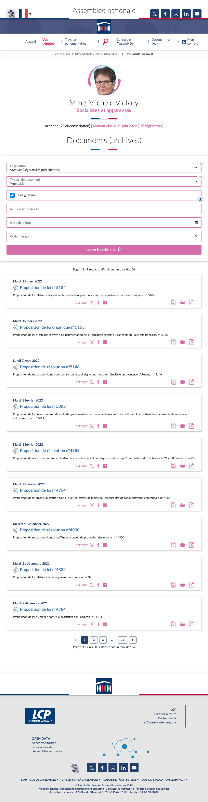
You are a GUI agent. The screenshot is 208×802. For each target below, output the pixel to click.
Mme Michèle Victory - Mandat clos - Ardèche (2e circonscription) (98, 54)
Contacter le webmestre (120, 789)
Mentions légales (48, 789)
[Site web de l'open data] (104, 745)
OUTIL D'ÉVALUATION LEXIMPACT (163, 780)
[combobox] (104, 168)
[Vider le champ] (200, 163)
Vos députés (62, 54)
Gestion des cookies (157, 789)
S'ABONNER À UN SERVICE (119, 780)
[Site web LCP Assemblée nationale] (104, 716)
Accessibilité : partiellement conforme (82, 789)
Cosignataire (27, 195)
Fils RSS (140, 789)
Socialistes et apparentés (104, 110)
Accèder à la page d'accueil (104, 25)
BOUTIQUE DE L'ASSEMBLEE (38, 780)
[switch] (12, 195)
